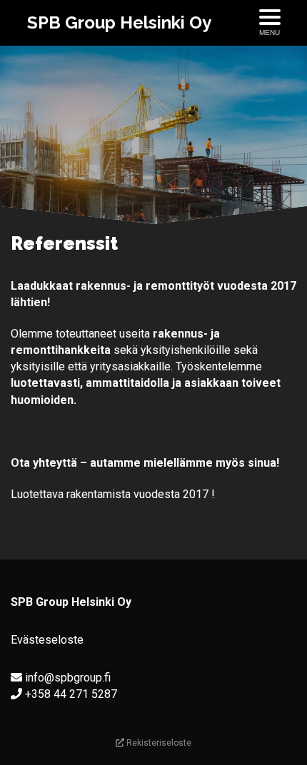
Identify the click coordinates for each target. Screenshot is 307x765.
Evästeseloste (47, 640)
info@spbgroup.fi (68, 677)
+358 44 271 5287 (71, 694)
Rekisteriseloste (157, 743)
